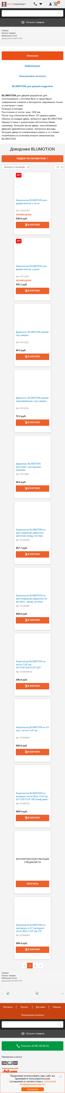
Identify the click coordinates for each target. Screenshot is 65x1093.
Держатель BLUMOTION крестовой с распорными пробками (28, 467)
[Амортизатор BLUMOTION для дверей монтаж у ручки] (32, 250)
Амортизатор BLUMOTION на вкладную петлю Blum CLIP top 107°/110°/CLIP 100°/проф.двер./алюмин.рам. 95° (32, 798)
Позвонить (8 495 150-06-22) (34, 1046)
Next (62, 993)
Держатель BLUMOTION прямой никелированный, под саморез (32, 399)
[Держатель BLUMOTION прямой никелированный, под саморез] (32, 382)
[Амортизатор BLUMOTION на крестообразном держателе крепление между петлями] (32, 514)
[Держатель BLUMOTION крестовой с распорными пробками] (32, 448)
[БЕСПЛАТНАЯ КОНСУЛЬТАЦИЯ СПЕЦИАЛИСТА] (32, 843)
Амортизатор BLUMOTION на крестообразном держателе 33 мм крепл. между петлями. (31, 598)
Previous (2, 993)
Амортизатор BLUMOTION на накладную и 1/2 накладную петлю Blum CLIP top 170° (30, 928)
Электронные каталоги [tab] (32, 76)
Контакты (8, 1007)
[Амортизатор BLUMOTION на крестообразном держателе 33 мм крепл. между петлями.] (32, 580)
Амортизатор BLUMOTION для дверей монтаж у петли (31, 202)
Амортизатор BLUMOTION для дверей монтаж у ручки (31, 268)
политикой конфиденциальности (38, 1083)
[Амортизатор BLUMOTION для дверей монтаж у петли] (32, 184)
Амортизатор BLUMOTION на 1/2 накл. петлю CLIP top (32, 729)
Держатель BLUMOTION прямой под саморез (32, 333)
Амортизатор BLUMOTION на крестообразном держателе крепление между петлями (30, 532)
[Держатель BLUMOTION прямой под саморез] (32, 316)
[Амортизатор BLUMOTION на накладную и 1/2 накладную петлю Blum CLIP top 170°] (32, 909)
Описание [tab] (32, 55)
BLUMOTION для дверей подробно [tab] (32, 86)
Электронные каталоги (32, 1015)
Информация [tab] (32, 66)
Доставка (40, 1007)
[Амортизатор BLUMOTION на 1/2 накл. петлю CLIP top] (32, 711)
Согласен (32, 1089)
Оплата (24, 1007)
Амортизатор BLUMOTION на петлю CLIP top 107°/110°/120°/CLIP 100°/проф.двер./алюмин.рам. (30, 666)
